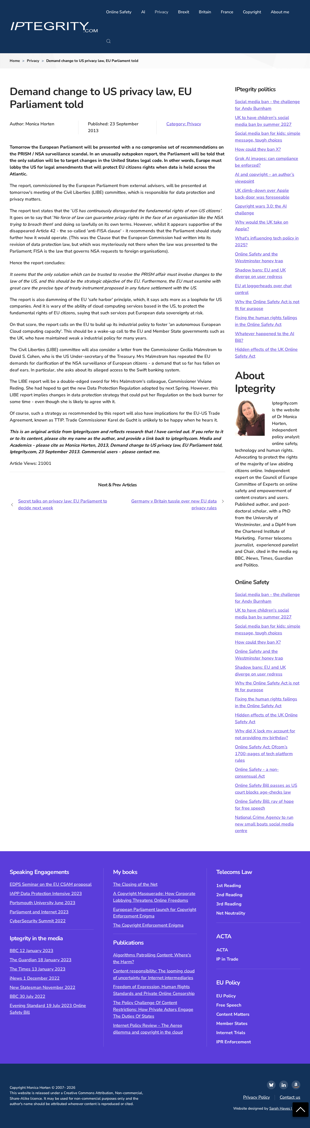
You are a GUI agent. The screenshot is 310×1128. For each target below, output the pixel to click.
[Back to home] (54, 26)
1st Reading (228, 885)
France (227, 12)
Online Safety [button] (119, 12)
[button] (108, 41)
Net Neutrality (230, 913)
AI (143, 12)
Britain (205, 12)
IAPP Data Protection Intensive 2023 (46, 893)
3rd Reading (228, 904)
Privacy (161, 12)
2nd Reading (229, 895)
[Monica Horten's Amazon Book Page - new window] (296, 1085)
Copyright (252, 12)
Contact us (290, 1097)
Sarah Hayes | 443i (284, 1108)
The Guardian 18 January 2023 (40, 960)
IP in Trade (227, 959)
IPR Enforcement (233, 1042)
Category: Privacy (183, 124)
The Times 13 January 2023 (37, 969)
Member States (232, 1023)
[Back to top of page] (300, 1109)
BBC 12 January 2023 (31, 951)
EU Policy (226, 996)
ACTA (222, 950)
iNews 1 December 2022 (35, 978)
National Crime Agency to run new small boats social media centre (264, 824)
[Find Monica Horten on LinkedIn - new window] (283, 1085)
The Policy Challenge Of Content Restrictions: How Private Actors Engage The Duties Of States (153, 1009)
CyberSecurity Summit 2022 (38, 921)
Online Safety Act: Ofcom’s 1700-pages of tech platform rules (264, 753)
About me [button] (280, 12)
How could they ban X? (258, 149)
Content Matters (232, 1014)
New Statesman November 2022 (42, 987)
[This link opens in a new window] (271, 1085)
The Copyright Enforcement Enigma (148, 925)
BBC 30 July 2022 (27, 996)
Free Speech (228, 1005)
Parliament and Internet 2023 (39, 912)
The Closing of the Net (135, 884)
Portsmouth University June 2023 (42, 903)
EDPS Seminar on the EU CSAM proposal (51, 884)
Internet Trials (230, 1033)
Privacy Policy (256, 1097)
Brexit (183, 12)
